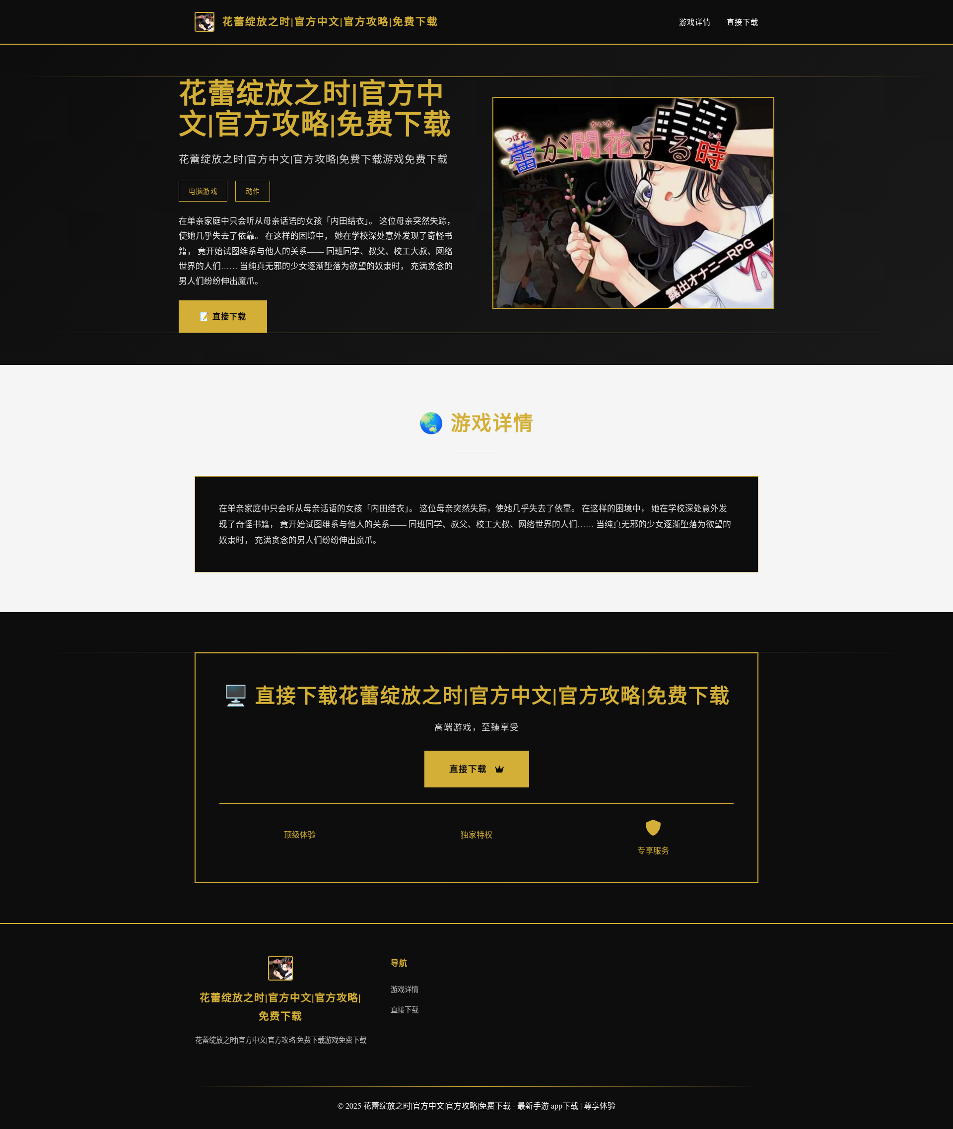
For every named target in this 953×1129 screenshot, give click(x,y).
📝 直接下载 (223, 316)
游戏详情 (695, 22)
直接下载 (742, 22)
